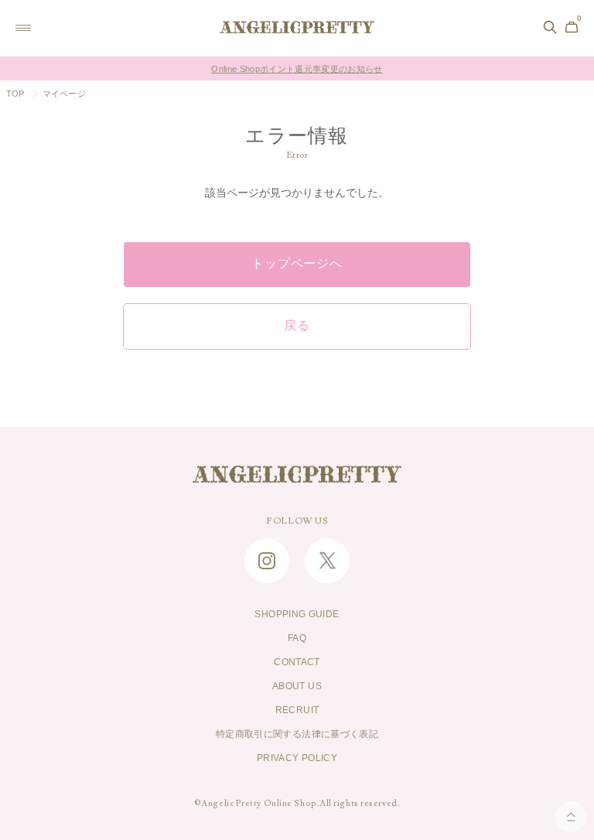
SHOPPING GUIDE (296, 614)
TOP (15, 93)
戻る (297, 325)
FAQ (297, 638)
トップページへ (297, 263)
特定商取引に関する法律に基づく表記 (297, 734)
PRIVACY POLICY (297, 758)
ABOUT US (297, 686)
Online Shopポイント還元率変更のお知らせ (296, 68)
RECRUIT (297, 710)
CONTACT (297, 662)
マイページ (64, 93)
